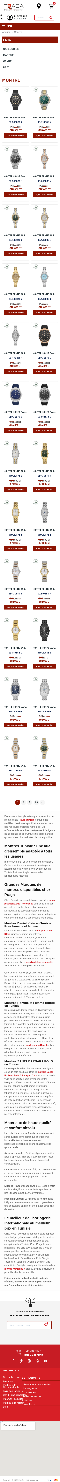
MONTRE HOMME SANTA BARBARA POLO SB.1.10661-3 (15, 707)
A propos (8, 1381)
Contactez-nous (12, 1377)
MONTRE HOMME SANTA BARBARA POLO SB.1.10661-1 (44, 707)
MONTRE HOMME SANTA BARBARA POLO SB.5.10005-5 (15, 117)
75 (36, 802)
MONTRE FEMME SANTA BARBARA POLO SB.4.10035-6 (44, 176)
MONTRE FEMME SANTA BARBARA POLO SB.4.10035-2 (44, 294)
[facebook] (13, 1361)
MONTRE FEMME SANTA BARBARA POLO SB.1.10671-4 (44, 471)
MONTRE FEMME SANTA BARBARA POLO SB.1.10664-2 (15, 648)
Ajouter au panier (15, 136)
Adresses (27, 1400)
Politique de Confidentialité (11, 1386)
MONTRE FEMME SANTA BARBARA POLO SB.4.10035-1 (15, 353)
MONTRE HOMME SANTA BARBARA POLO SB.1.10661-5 (44, 648)
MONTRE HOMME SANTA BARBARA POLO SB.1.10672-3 (15, 412)
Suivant (41, 802)
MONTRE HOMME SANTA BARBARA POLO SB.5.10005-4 (44, 117)
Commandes (29, 1392)
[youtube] (45, 1361)
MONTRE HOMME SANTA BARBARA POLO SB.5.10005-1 (15, 176)
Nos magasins (29, 1388)
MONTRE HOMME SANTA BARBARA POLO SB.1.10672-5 (44, 353)
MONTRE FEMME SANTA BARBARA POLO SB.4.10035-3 (15, 294)
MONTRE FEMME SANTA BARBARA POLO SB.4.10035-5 (15, 235)
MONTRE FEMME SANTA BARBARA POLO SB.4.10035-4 (44, 235)
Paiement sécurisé (13, 1399)
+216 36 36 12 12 (33, 1355)
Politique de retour (13, 1403)
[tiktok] (21, 1361)
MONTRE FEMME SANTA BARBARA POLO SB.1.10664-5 (15, 589)
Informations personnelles (36, 1385)
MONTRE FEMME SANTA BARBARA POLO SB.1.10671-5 (15, 471)
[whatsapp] (37, 1361)
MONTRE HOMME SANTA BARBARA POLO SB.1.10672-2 (44, 412)
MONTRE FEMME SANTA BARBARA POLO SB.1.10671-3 (15, 530)
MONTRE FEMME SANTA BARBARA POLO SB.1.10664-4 (44, 589)
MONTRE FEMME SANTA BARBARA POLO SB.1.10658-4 (44, 766)
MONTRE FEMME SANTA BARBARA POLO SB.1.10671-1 (44, 530)
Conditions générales (14, 1395)
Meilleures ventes (31, 1396)
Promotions (28, 1404)
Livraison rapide (11, 1391)
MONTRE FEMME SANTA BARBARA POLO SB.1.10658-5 (15, 766)
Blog (5, 1407)
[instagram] (29, 1361)
